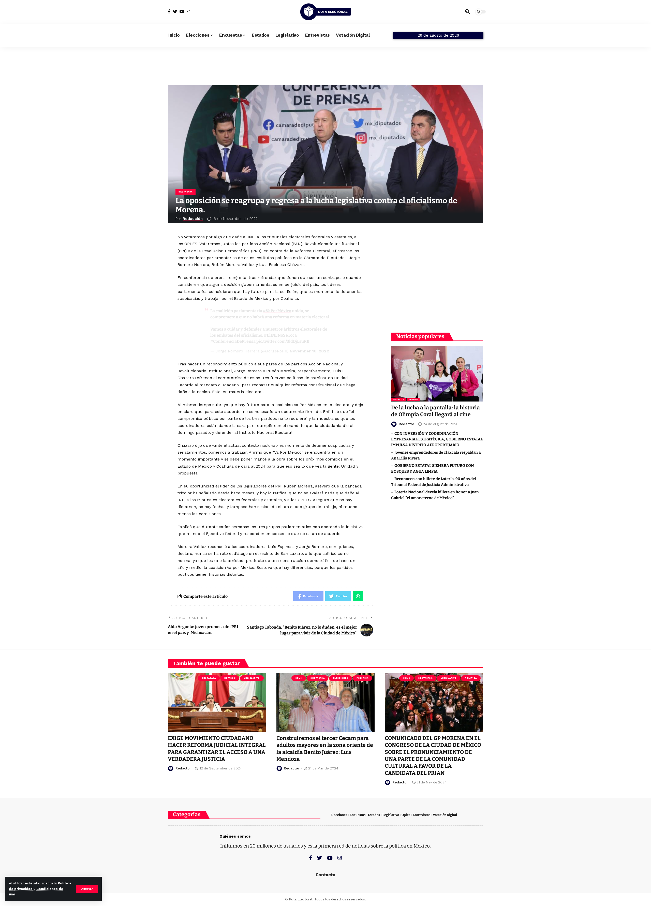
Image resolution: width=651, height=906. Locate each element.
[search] (467, 11)
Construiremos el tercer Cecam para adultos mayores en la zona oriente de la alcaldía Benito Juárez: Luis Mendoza (324, 748)
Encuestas (357, 815)
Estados (398, 399)
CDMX (298, 678)
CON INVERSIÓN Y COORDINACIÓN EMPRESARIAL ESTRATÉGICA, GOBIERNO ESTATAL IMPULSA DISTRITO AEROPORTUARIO (437, 439)
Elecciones (340, 678)
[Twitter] (175, 11)
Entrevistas (421, 815)
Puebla (413, 399)
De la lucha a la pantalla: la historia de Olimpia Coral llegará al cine (435, 411)
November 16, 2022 (309, 351)
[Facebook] (169, 11)
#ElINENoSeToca (280, 335)
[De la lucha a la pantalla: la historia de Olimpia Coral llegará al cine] (437, 373)
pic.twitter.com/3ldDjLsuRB (282, 341)
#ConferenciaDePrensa (233, 341)
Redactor (406, 424)
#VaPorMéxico (277, 310)
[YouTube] (181, 11)
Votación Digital (445, 815)
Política (362, 678)
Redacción (193, 218)
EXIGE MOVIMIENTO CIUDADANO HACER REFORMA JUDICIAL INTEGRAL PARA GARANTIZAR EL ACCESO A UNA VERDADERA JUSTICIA (217, 748)
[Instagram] (188, 11)
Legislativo (252, 678)
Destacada (186, 192)
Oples (406, 815)
